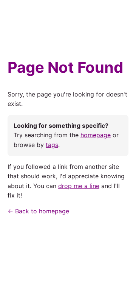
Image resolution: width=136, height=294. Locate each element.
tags (52, 145)
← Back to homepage (38, 211)
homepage (95, 135)
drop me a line (78, 186)
